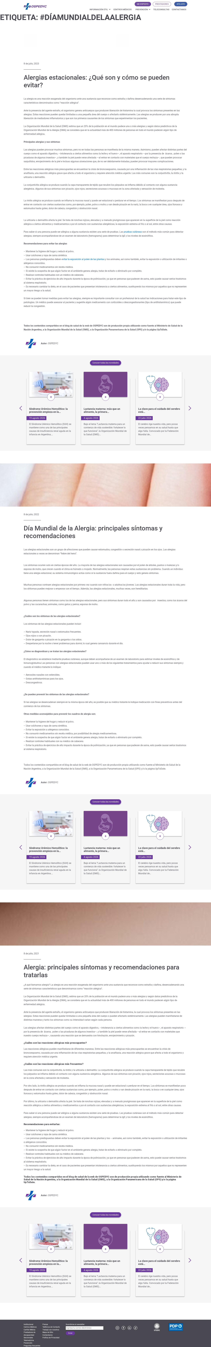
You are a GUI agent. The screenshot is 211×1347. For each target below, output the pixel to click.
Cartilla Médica (29, 1330)
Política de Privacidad (50, 1338)
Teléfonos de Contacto (51, 1327)
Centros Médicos (122, 9)
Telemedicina (29, 1340)
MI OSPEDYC (143, 4)
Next (188, 408)
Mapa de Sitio (47, 1332)
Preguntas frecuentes (32, 1346)
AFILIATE (181, 4)
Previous (21, 408)
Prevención (141, 9)
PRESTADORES (162, 4)
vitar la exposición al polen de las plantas (83, 259)
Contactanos (179, 9)
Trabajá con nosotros (50, 1330)
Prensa (45, 1324)
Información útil (99, 9)
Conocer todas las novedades (105, 363)
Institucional (28, 1324)
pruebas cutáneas (133, 231)
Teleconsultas (161, 9)
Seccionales (28, 1338)
